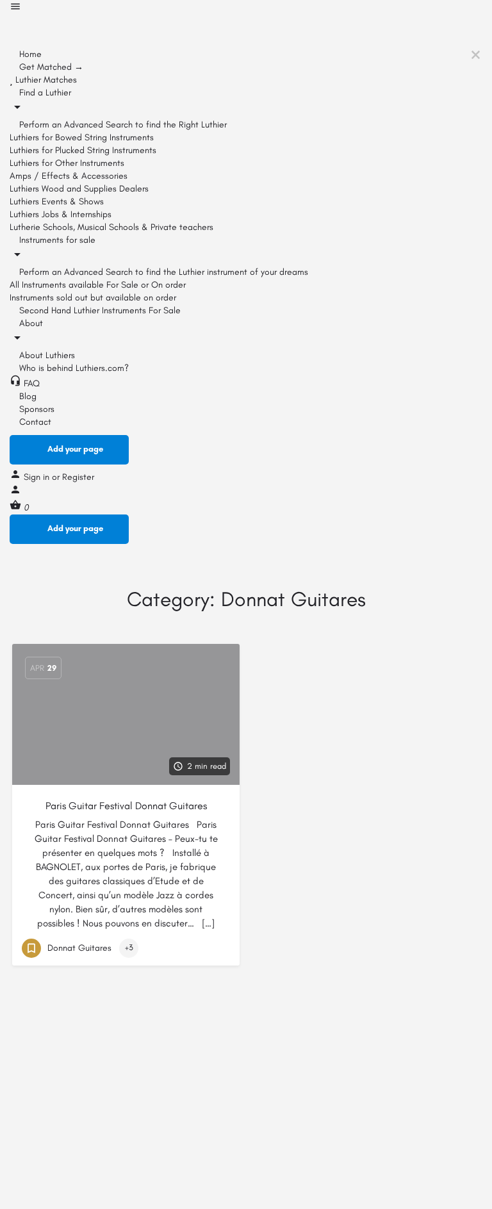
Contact (34, 421)
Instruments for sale (56, 239)
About (30, 323)
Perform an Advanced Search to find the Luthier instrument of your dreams (162, 272)
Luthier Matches (45, 79)
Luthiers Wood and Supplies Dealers (79, 188)
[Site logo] (106, 31)
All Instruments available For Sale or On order (98, 284)
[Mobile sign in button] (15, 492)
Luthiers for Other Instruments (67, 163)
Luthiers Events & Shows (57, 201)
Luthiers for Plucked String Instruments (83, 150)
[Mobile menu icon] (246, 8)
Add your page (75, 449)
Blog (27, 396)
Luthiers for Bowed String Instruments (82, 137)
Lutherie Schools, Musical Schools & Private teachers (111, 227)
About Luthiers (46, 355)
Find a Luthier (44, 92)
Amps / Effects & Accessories (68, 175)
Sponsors (35, 409)
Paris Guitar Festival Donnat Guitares (126, 806)
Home (29, 54)
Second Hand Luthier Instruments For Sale (99, 310)
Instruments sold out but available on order (93, 297)
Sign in (38, 477)
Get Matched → (50, 67)
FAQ (30, 383)
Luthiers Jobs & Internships (60, 214)
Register (78, 477)
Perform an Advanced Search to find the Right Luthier (122, 124)
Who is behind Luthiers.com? (73, 368)
